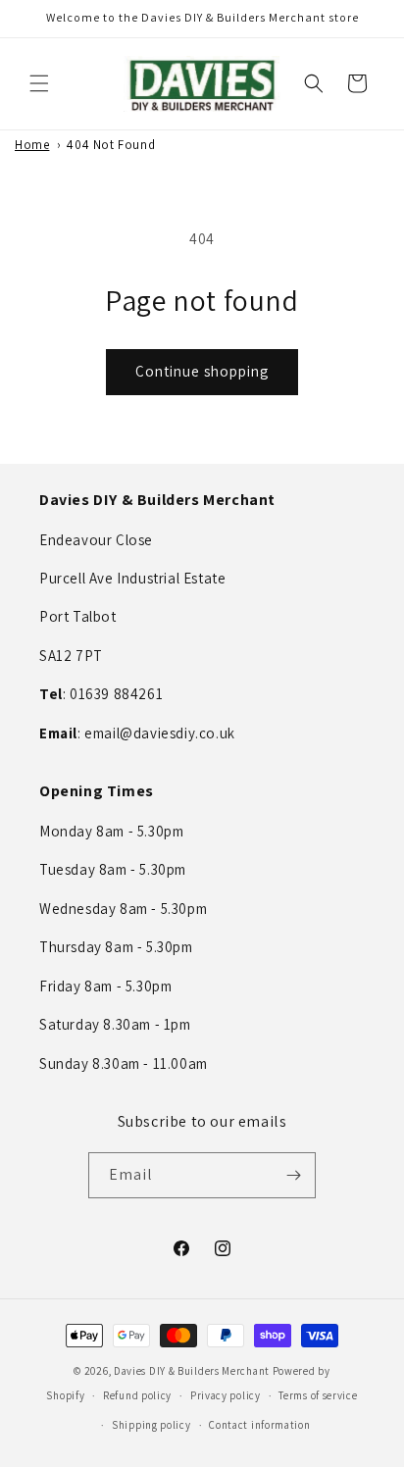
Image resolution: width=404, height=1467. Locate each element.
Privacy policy (225, 1395)
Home (32, 144)
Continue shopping (202, 371)
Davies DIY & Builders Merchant (192, 1371)
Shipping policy (151, 1425)
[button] (39, 83)
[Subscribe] (293, 1175)
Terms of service (317, 1395)
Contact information (259, 1425)
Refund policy (137, 1395)
